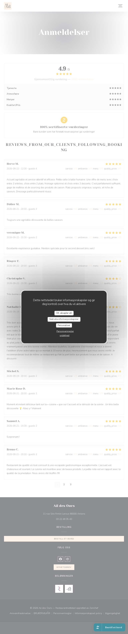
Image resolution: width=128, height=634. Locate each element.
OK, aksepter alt (64, 312)
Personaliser (64, 325)
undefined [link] (64, 335)
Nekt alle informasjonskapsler (63, 319)
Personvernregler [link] (65, 331)
